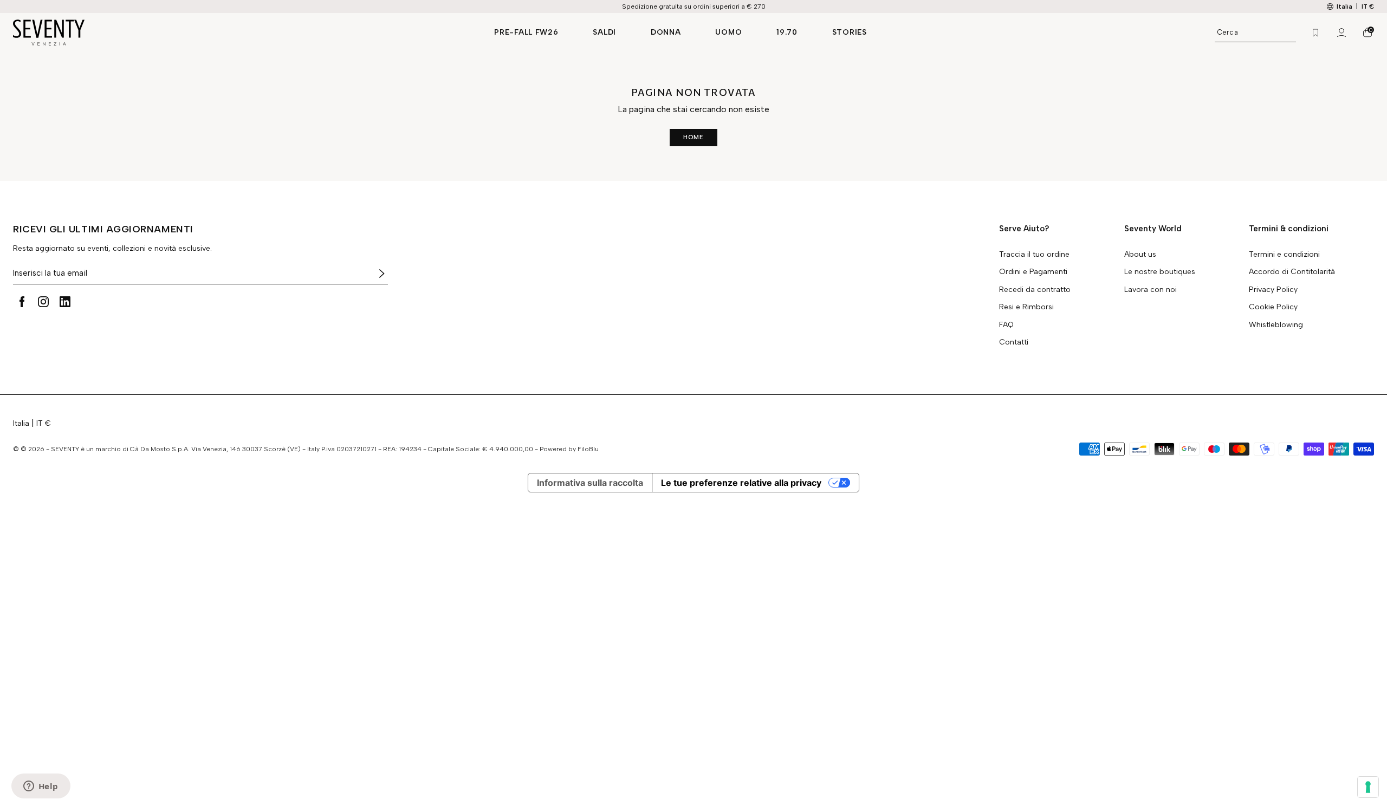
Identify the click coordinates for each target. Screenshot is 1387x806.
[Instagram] (43, 301)
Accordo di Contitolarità (1292, 272)
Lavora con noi (1150, 289)
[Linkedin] (65, 301)
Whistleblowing (1276, 325)
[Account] (1341, 32)
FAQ (1006, 325)
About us (1140, 254)
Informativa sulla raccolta (590, 482)
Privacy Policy (1273, 289)
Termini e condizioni (1284, 254)
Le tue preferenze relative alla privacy (741, 482)
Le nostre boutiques (1159, 272)
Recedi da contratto (1035, 289)
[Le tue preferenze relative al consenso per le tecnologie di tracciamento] (1368, 787)
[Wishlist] (1315, 32)
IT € (1368, 6)
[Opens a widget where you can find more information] (40, 787)
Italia (21, 423)
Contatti (1013, 342)
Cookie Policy (1273, 307)
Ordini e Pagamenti (1033, 272)
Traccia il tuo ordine (1034, 254)
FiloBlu (588, 449)
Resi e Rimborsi (1026, 307)
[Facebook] (21, 301)
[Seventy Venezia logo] (242, 33)
